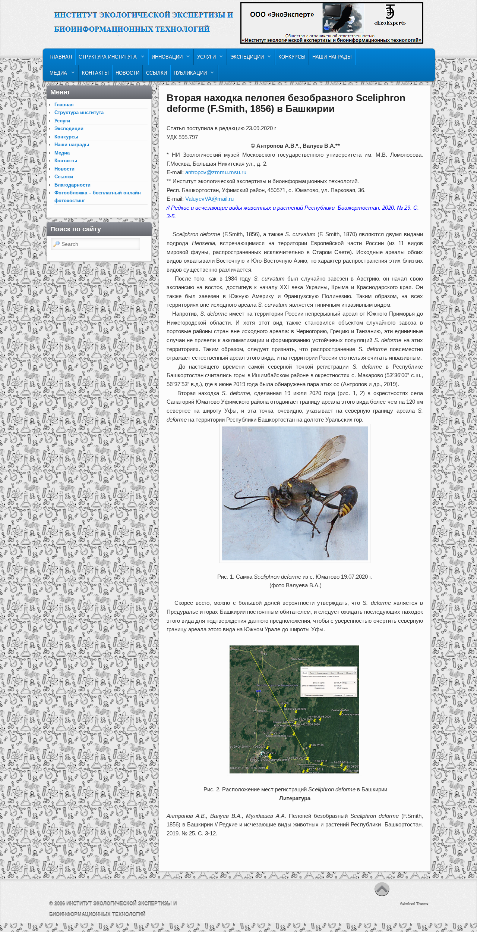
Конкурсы (292, 57)
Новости (127, 73)
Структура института (106, 58)
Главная (61, 57)
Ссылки (156, 73)
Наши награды (332, 57)
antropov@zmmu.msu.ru (215, 172)
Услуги (205, 58)
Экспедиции (245, 58)
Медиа (57, 74)
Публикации (189, 74)
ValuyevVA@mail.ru (209, 199)
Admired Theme (414, 904)
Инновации (166, 58)
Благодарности (72, 185)
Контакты (95, 73)
